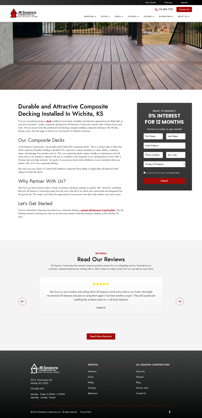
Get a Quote (150, 2)
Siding (90, 382)
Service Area (142, 387)
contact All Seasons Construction (97, 210)
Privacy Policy (85, 412)
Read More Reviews (101, 336)
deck (48, 121)
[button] (90, 17)
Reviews (140, 377)
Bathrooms (93, 393)
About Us (140, 371)
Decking (92, 387)
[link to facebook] (169, 412)
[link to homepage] (24, 13)
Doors (91, 377)
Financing (168, 2)
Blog (138, 382)
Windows (92, 371)
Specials (184, 2)
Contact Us (184, 9)
